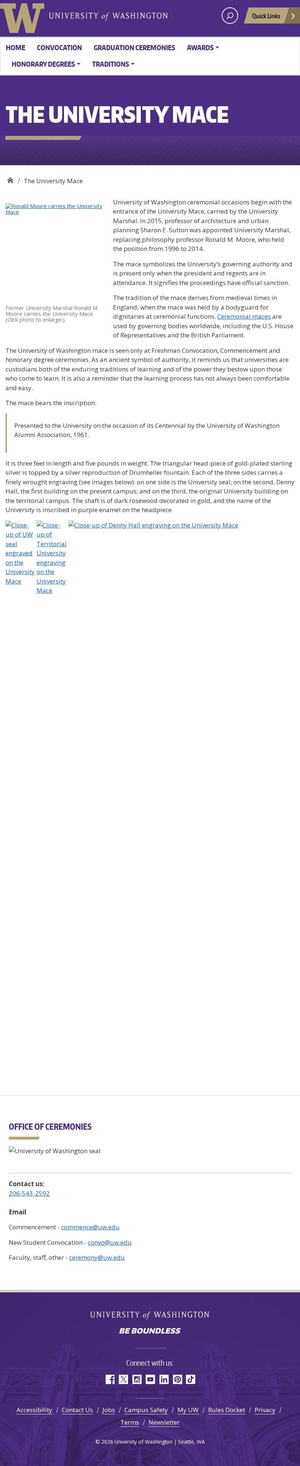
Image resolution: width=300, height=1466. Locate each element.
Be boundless (150, 1331)
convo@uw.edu (110, 1242)
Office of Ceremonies (10, 178)
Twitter (123, 1379)
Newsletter (164, 1422)
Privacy (265, 1410)
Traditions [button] (110, 64)
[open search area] (230, 15)
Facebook (110, 1379)
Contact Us (77, 1410)
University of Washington (24, 16)
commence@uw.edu (90, 1227)
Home (15, 47)
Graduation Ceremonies (134, 47)
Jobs (108, 1410)
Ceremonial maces (244, 316)
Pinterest (177, 1379)
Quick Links (266, 16)
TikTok (191, 1379)
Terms (129, 1422)
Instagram (137, 1379)
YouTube (150, 1379)
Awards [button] (200, 47)
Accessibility (34, 1410)
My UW (188, 1410)
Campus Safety (146, 1410)
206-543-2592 (29, 1193)
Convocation (59, 47)
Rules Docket (226, 1410)
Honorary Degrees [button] (43, 64)
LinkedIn (164, 1379)
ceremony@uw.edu (97, 1257)
